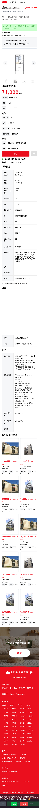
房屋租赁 (13, 2)
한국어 (30, 688)
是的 (14, 804)
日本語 (5, 688)
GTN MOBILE (15, 781)
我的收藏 (5, 754)
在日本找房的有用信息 (9, 758)
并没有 (24, 804)
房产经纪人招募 (7, 761)
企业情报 (5, 781)
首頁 (3, 17)
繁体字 (5, 693)
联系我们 (19, 653)
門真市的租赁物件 (24, 17)
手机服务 (22, 2)
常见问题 (22, 758)
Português (20, 693)
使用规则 (14, 771)
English (13, 688)
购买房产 (27, 761)
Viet (12, 693)
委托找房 (23, 754)
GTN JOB (5, 785)
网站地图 (5, 771)
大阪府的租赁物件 (11, 17)
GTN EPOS (26, 781)
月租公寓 (18, 761)
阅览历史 (14, 754)
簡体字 (22, 688)
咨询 (15, 154)
